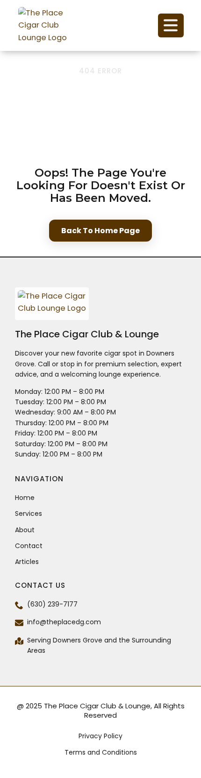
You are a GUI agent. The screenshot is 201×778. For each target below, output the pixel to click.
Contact (29, 545)
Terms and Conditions (101, 752)
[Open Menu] (171, 25)
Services (28, 513)
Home (25, 497)
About (25, 530)
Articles (27, 561)
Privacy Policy (100, 736)
